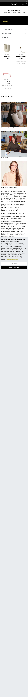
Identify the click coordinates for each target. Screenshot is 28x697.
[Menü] (2, 4)
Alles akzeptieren (14, 267)
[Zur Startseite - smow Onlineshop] (14, 4)
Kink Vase (7, 56)
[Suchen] (23, 4)
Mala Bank (7, 82)
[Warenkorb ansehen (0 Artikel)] (26, 4)
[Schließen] (26, 1)
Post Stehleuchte (21, 56)
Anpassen (14, 263)
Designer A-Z (6, 19)
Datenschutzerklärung (12, 259)
